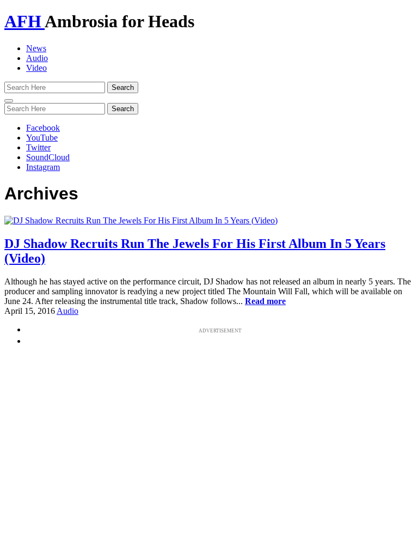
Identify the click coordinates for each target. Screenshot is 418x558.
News (36, 48)
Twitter (38, 147)
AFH (24, 21)
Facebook (43, 127)
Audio (37, 58)
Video (36, 67)
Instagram (43, 167)
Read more (265, 301)
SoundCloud (48, 157)
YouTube (42, 137)
